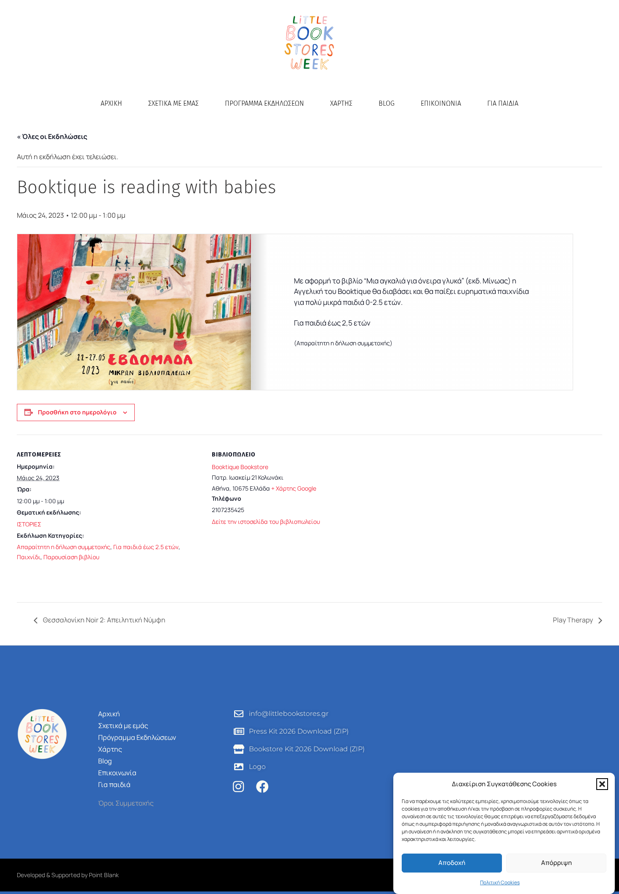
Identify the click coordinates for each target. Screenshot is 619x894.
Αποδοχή (451, 863)
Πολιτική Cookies (500, 882)
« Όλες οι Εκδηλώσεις (52, 136)
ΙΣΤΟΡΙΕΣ (29, 524)
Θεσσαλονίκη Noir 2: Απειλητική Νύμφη (103, 619)
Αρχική (111, 103)
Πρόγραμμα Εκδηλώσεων (264, 103)
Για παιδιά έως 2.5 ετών (146, 547)
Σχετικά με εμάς (173, 103)
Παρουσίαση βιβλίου (71, 557)
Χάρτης (341, 103)
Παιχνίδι (28, 557)
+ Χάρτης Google (293, 488)
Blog (387, 103)
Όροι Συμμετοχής (126, 803)
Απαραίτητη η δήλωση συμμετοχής (63, 547)
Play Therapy (573, 619)
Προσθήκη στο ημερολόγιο (77, 412)
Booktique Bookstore (240, 467)
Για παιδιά (502, 103)
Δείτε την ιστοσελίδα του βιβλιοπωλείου (266, 522)
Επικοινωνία (441, 103)
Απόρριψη (556, 863)
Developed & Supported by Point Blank (68, 875)
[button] (602, 784)
